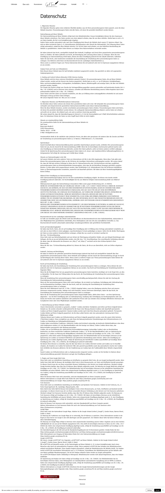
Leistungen (63, 4)
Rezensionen (38, 4)
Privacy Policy (64, 490)
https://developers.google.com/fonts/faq (92, 378)
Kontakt (74, 4)
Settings (149, 490)
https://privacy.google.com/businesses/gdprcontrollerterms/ (59, 432)
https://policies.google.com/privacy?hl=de (82, 469)
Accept (157, 490)
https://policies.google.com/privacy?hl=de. (76, 381)
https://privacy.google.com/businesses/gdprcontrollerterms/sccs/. (103, 432)
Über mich (26, 4)
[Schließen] (163, 490)
